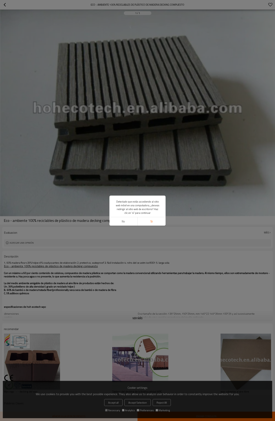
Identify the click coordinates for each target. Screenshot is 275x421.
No (123, 221)
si (151, 221)
